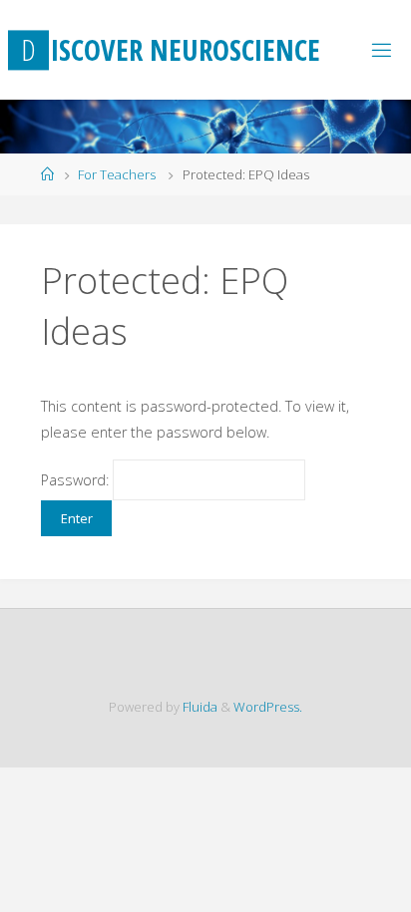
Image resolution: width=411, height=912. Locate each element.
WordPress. (267, 707)
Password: (77, 479)
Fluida (198, 707)
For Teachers (117, 174)
